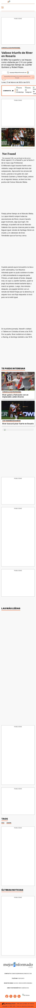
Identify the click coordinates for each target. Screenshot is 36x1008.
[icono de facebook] (23, 2)
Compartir (7, 90)
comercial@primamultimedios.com (18, 973)
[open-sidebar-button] (2, 7)
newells (9, 822)
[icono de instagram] (30, 2)
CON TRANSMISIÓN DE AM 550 (11, 420)
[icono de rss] (33, 2)
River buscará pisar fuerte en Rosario (18, 424)
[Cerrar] (33, 77)
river (2, 822)
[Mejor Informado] (18, 7)
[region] (18, 31)
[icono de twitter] (27, 2)
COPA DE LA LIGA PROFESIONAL (10, 48)
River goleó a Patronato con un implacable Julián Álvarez (15, 396)
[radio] (3, 2)
